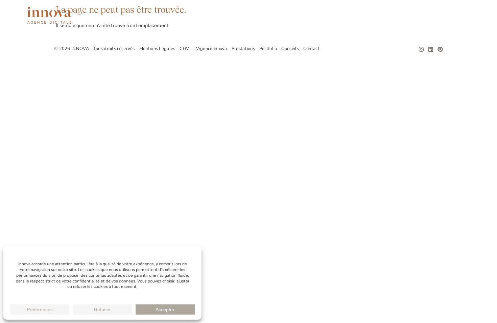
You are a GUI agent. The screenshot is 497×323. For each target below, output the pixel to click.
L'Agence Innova (210, 49)
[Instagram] (421, 49)
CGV (185, 49)
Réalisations (385, 15)
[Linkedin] (430, 49)
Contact (458, 15)
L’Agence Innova (292, 15)
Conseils (425, 15)
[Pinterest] (440, 49)
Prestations (341, 15)
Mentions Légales (157, 49)
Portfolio (268, 49)
